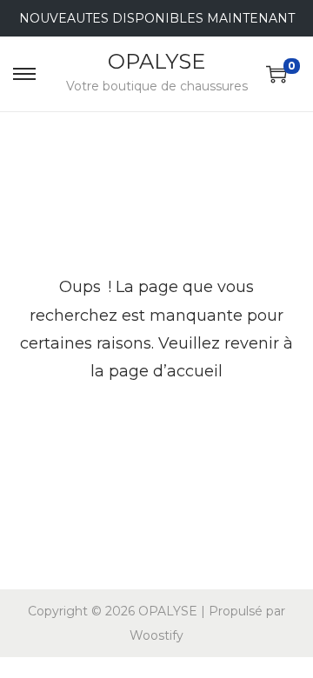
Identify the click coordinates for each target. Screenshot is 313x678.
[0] (276, 73)
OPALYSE (156, 61)
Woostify (156, 635)
